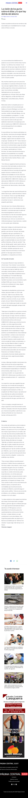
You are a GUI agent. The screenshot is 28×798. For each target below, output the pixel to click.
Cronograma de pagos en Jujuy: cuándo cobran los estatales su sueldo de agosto (13, 667)
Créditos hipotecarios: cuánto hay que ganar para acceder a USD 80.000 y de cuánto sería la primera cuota (13, 628)
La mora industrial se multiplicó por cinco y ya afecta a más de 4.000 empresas (13, 648)
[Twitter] (14, 561)
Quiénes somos (14, 779)
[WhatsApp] (17, 561)
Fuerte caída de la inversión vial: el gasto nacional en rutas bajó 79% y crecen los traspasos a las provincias (13, 608)
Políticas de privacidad (14, 781)
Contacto (14, 777)
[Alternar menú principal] (26, 3)
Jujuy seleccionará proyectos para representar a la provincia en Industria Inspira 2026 (13, 686)
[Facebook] (11, 561)
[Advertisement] (14, 45)
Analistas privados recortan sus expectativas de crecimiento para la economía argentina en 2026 (13, 588)
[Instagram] (16, 784)
